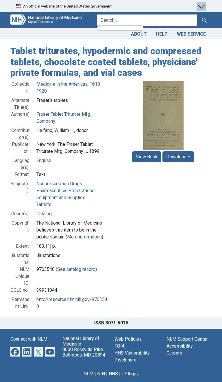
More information (84, 237)
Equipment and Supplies (60, 197)
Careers (174, 353)
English (43, 160)
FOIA (119, 346)
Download (176, 156)
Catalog (44, 213)
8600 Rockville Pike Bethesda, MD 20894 (83, 352)
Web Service (191, 34)
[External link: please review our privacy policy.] (15, 351)
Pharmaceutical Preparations (65, 190)
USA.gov (130, 374)
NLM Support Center (187, 339)
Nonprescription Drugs (59, 183)
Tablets (43, 204)
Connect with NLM (28, 339)
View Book (147, 156)
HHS (113, 374)
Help (162, 34)
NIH (101, 374)
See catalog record (76, 269)
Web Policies (128, 339)
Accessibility (179, 346)
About (139, 34)
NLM (88, 374)
